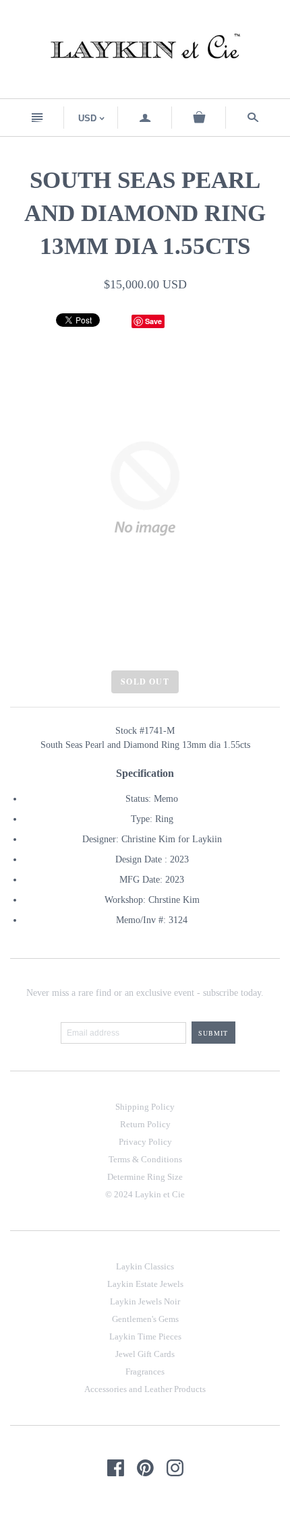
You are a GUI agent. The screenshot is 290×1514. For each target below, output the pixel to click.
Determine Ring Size (145, 1177)
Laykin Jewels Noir (145, 1301)
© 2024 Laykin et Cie (145, 1194)
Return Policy (145, 1124)
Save (153, 321)
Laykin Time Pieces (145, 1336)
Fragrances (145, 1371)
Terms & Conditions (145, 1159)
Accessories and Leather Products (145, 1389)
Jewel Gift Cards (145, 1354)
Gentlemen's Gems (145, 1319)
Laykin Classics (145, 1266)
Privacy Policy (145, 1142)
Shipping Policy (145, 1107)
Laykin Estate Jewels (145, 1284)
